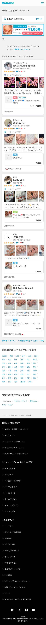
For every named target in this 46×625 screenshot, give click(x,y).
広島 (22, 374)
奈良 (28, 370)
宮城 (35, 356)
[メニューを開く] (42, 3)
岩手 (23, 356)
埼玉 (28, 359)
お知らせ (8, 538)
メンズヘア (9, 474)
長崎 (34, 378)
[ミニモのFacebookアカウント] (26, 610)
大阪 (15, 370)
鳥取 (3, 374)
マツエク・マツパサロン (14, 441)
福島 (3, 359)
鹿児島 (22, 382)
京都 (9, 370)
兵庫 (22, 370)
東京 (9, 363)
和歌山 (35, 370)
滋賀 (3, 370)
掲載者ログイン (11, 562)
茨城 (9, 359)
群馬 (22, 359)
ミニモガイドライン (13, 569)
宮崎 (15, 382)
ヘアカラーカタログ (13, 480)
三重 (34, 367)
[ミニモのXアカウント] (19, 610)
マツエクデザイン (12, 505)
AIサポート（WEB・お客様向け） (18, 599)
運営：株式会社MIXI (13, 532)
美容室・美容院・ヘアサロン (16, 429)
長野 (22, 363)
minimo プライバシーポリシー (17, 581)
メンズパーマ (10, 493)
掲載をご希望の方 (12, 550)
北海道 (4, 356)
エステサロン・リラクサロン (16, 453)
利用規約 (8, 575)
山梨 (15, 363)
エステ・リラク (7, 405)
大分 (9, 382)
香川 (3, 378)
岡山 (15, 374)
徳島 (34, 374)
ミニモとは (9, 526)
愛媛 (9, 378)
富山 (34, 363)
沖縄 (29, 382)
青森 (11, 356)
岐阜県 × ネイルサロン (22, 49)
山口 (28, 374)
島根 (9, 374)
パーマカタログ (11, 486)
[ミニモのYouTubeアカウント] (33, 610)
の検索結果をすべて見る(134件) (23, 340)
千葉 (3, 363)
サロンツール (10, 556)
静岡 (22, 367)
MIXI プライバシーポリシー (16, 587)
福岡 (22, 378)
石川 (3, 367)
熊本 (3, 382)
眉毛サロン (33, 401)
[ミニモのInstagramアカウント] (12, 610)
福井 (9, 367)
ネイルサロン (13, 415)
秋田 (17, 356)
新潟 (28, 363)
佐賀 (28, 378)
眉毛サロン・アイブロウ (14, 447)
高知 (15, 378)
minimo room (10, 544)
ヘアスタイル (10, 468)
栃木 (15, 359)
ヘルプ (7, 593)
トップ (4, 415)
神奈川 (35, 359)
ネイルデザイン (11, 499)
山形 (29, 356)
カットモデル (10, 511)
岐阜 (15, 367)
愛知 (28, 367)
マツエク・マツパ (20, 401)
